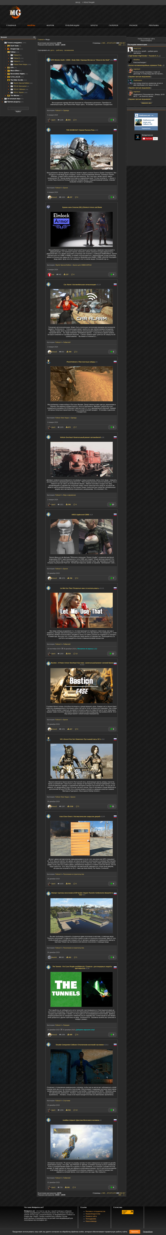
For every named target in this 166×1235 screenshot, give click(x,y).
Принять (134, 1232)
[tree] (18, 72)
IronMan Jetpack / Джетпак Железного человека (82, 1120)
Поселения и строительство (73, 874)
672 (69, 427)
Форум (50, 25)
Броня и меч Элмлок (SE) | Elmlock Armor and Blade (82, 207)
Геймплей (66, 342)
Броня (65, 188)
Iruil (52, 274)
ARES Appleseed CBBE (82, 515)
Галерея (113, 25)
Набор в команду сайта (146, 39)
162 (70, 957)
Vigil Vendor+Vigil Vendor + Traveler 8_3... (144, 56)
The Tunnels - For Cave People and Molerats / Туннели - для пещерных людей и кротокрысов (82, 967)
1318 (71, 806)
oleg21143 (137, 48)
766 (71, 578)
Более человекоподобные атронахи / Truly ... (146, 65)
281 (68, 1187)
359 (70, 352)
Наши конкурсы (146, 40)
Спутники (66, 1101)
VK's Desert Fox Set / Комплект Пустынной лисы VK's (82, 739)
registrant (136, 69)
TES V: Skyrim (20, 92)
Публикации (72, 25)
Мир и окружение (69, 495)
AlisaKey (136, 60)
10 (76, 654)
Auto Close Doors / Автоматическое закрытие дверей (82, 816)
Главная (11, 25)
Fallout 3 (18, 58)
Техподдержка (91, 1219)
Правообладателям (93, 1214)
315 (69, 654)
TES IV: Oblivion (21, 89)
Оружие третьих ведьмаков (139, 77)
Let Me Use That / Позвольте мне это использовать (82, 588)
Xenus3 (54, 197)
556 (69, 884)
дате (52, 50)
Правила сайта (91, 1216)
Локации (66, 1025)
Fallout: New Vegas (22, 64)
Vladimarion (137, 80)
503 (69, 120)
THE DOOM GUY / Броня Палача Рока (82, 130)
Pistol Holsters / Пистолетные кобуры (82, 362)
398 (69, 504)
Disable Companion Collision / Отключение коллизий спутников (82, 1045)
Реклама (154, 25)
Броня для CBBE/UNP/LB (82, 265)
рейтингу (59, 50)
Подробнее (148, 1232)
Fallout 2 (18, 55)
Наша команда (91, 1221)
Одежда (66, 110)
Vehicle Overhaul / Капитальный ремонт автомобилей (82, 437)
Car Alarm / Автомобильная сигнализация (82, 285)
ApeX (53, 120)
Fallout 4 (18, 61)
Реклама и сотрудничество (95, 1211)
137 (67, 274)
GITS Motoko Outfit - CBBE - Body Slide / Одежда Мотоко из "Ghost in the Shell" (82, 60)
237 (71, 197)
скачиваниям (69, 50)
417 (71, 729)
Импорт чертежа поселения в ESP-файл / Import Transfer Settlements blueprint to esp (82, 894)
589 (71, 1035)
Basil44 (54, 957)
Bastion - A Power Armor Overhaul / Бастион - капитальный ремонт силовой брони (82, 664)
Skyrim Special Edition (23, 83)
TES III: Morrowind (21, 86)
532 (69, 1110)
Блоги (94, 25)
